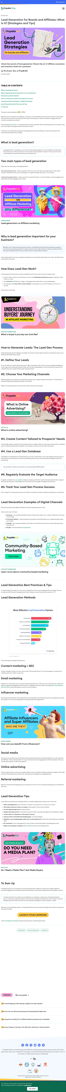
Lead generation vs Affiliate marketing (20, 223)
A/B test (30, 826)
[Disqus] (33, 961)
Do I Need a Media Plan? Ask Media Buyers (22, 870)
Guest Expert (6, 741)
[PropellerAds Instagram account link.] (31, 1045)
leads (14, 124)
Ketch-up (4, 15)
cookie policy (27, 1085)
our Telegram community (11, 921)
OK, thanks (32, 1088)
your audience (19, 480)
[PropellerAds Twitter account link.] (22, 1045)
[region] (33, 1086)
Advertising (5, 220)
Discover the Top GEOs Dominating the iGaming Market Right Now (24, 1011)
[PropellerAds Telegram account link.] (43, 1045)
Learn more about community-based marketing (24, 571)
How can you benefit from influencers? (20, 744)
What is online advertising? (14, 430)
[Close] (63, 1084)
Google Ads (26, 527)
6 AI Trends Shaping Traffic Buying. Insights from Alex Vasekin (22, 1003)
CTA (14, 281)
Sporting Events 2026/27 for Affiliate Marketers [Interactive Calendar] (25, 1019)
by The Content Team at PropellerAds (14, 70)
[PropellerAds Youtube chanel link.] (35, 1045)
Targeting (45, 930)
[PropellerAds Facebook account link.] (26, 1045)
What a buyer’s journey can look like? (19, 334)
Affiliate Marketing (8, 332)
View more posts (21, 995)
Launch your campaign (33, 915)
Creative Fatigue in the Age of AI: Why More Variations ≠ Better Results (26, 1027)
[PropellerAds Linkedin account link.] (39, 1045)
